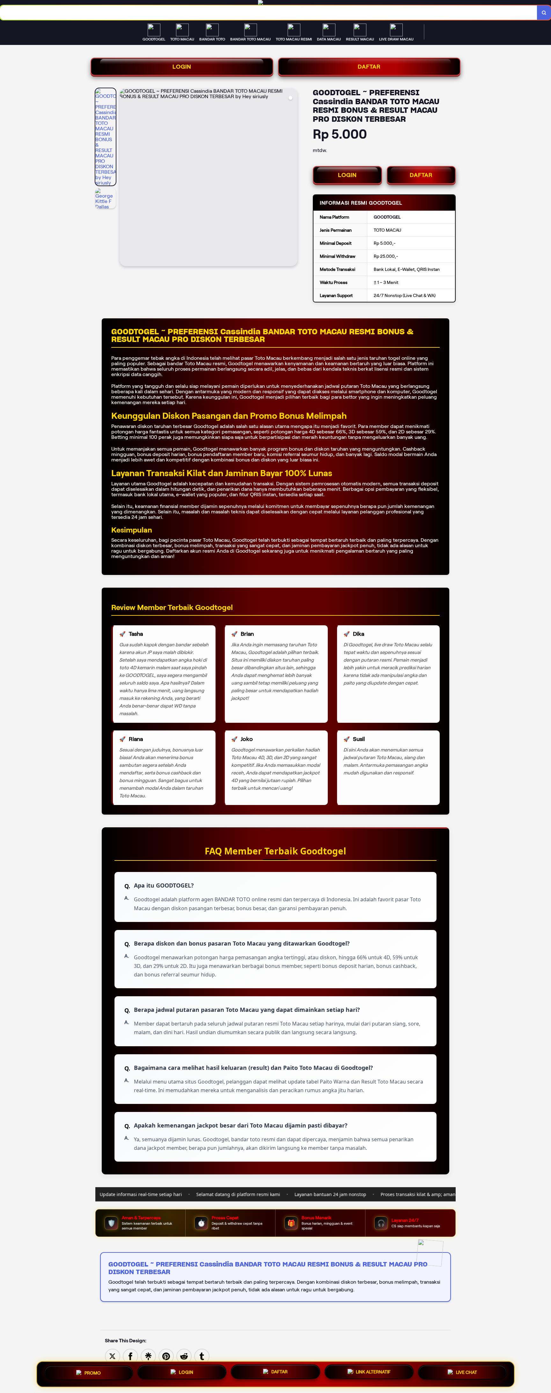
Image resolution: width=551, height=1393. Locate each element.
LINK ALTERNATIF (373, 1372)
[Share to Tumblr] (201, 1356)
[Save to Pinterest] (166, 1356)
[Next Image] (292, 178)
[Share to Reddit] (184, 1356)
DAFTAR (369, 66)
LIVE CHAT (466, 1373)
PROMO (92, 1372)
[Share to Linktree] (148, 1356)
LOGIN (182, 66)
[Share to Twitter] (112, 1356)
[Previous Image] (125, 178)
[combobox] (268, 12)
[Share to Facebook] (130, 1356)
